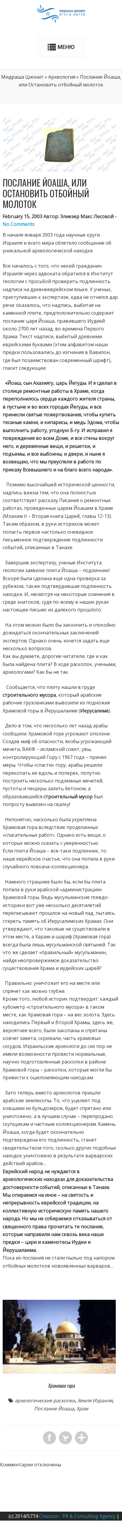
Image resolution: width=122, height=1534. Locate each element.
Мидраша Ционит (22, 77)
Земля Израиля (95, 1400)
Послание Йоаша (54, 1408)
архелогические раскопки (45, 1400)
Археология (61, 77)
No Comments (19, 224)
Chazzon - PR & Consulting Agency (77, 1516)
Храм (82, 1408)
